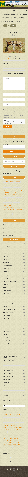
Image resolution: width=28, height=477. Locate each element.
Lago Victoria (14, 322)
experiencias (13, 192)
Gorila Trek (14, 297)
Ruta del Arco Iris (14, 364)
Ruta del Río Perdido (14, 370)
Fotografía (14, 194)
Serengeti (10, 205)
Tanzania (6, 207)
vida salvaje (6, 216)
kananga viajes (7, 196)
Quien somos (6, 228)
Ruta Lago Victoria (14, 376)
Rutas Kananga (14, 379)
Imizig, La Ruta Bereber (14, 309)
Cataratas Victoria (14, 265)
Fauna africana (14, 290)
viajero (14, 211)
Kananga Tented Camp (14, 312)
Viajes (19, 211)
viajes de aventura (7, 446)
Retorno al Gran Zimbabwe (14, 360)
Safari (5, 205)
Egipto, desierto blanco (8, 190)
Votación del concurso (8, 235)
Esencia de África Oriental (14, 281)
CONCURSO (14, 268)
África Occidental (14, 246)
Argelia (14, 253)
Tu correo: (5, 144)
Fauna (14, 287)
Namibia (5, 201)
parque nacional (19, 201)
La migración (18, 196)
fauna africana (7, 194)
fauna (19, 192)
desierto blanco (12, 186)
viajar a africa (11, 209)
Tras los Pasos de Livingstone (14, 392)
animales (6, 181)
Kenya (13, 196)
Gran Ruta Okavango (14, 303)
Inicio (4, 224)
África (12, 216)
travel (11, 207)
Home (5, 25)
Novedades (14, 350)
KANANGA (16, 34)
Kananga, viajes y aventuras (15, 474)
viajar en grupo (19, 209)
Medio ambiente (14, 331)
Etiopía (21, 190)
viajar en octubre (7, 211)
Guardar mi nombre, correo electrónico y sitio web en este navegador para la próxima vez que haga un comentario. (13, 114)
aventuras (18, 181)
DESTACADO (14, 271)
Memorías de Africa (14, 334)
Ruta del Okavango (7, 203)
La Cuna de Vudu (14, 315)
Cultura (5, 186)
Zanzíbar (15, 343)
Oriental (14, 353)
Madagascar (14, 328)
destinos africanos (7, 188)
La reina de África (14, 318)
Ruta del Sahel (14, 373)
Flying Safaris (14, 293)
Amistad (14, 250)
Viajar (5, 209)
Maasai (5, 198)
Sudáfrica (16, 205)
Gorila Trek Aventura (14, 300)
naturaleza (11, 201)
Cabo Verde (14, 262)
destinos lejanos (16, 188)
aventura (11, 181)
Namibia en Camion (14, 347)
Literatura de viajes (14, 325)
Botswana (6, 183)
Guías (14, 306)
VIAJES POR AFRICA (16, 446)
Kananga (20, 194)
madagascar (11, 198)
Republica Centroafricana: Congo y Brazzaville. (14, 357)
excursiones (6, 192)
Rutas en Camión (16, 203)
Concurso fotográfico (14, 183)
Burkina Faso (14, 259)
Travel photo (17, 207)
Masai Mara (18, 198)
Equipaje (16, 190)
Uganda (14, 395)
